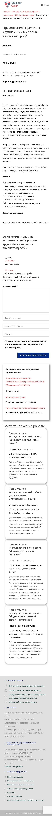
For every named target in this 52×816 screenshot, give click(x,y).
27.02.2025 (9, 261)
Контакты (11, 792)
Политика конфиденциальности (20, 785)
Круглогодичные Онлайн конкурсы (25, 690)
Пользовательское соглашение (20, 781)
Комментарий (10, 286)
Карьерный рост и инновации (23, 702)
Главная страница (11, 11)
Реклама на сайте (14, 796)
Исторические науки (24, 15)
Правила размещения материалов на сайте (25, 800)
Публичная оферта (15, 777)
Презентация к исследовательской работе (25, 408)
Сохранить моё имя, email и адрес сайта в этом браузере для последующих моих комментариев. (26, 344)
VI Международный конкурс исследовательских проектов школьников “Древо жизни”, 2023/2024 (25, 381)
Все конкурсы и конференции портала (26, 686)
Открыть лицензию (14, 766)
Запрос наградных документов (20, 788)
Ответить (9, 270)
